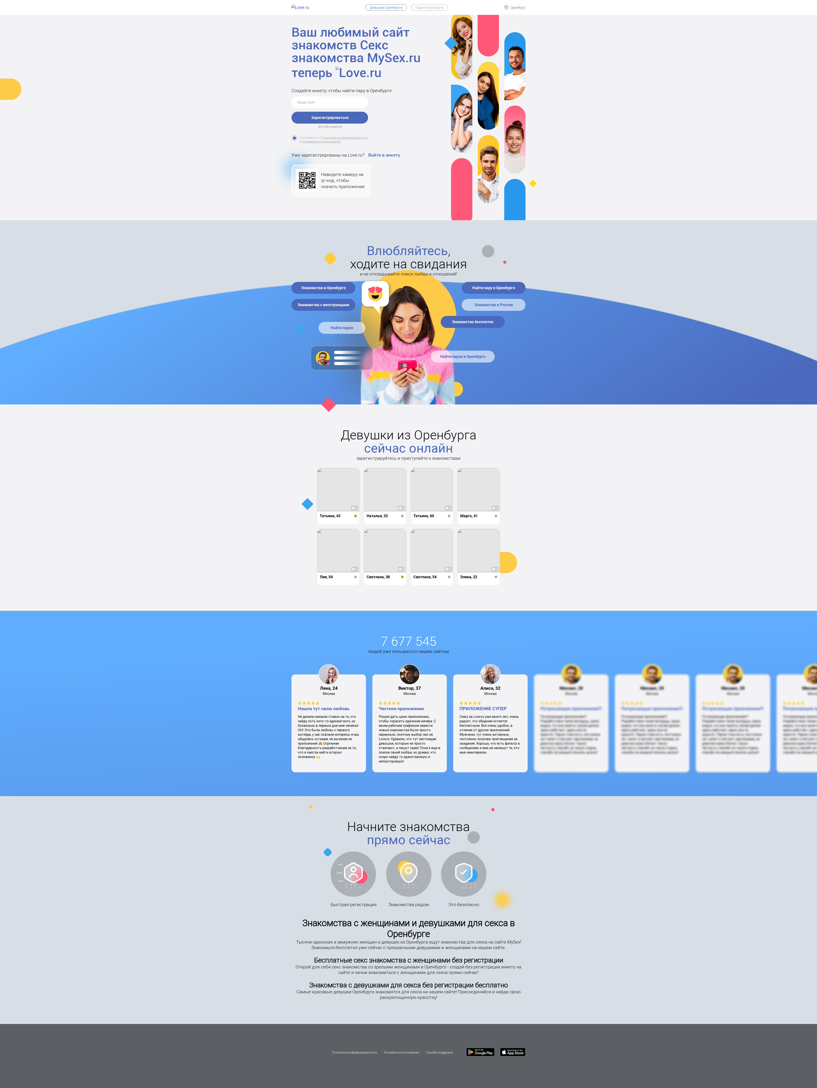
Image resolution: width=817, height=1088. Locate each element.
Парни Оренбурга (429, 7)
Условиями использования (321, 141)
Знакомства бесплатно (472, 322)
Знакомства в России (493, 305)
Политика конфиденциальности (354, 1052)
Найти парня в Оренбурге (463, 356)
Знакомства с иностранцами (323, 305)
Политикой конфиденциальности (344, 138)
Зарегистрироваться (330, 117)
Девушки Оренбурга (386, 7)
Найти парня (342, 328)
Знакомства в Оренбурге (323, 288)
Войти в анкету (384, 155)
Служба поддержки (439, 1052)
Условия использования (401, 1052)
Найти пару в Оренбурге (493, 288)
